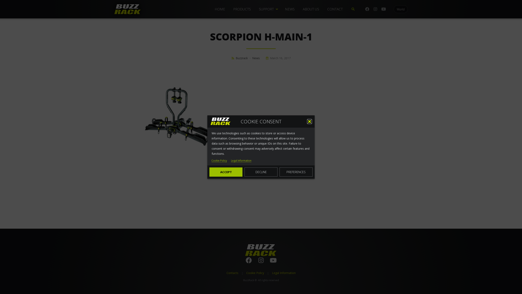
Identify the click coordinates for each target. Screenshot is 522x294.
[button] (309, 121)
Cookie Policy (219, 160)
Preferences (296, 172)
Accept (226, 172)
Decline (261, 172)
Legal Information (241, 160)
